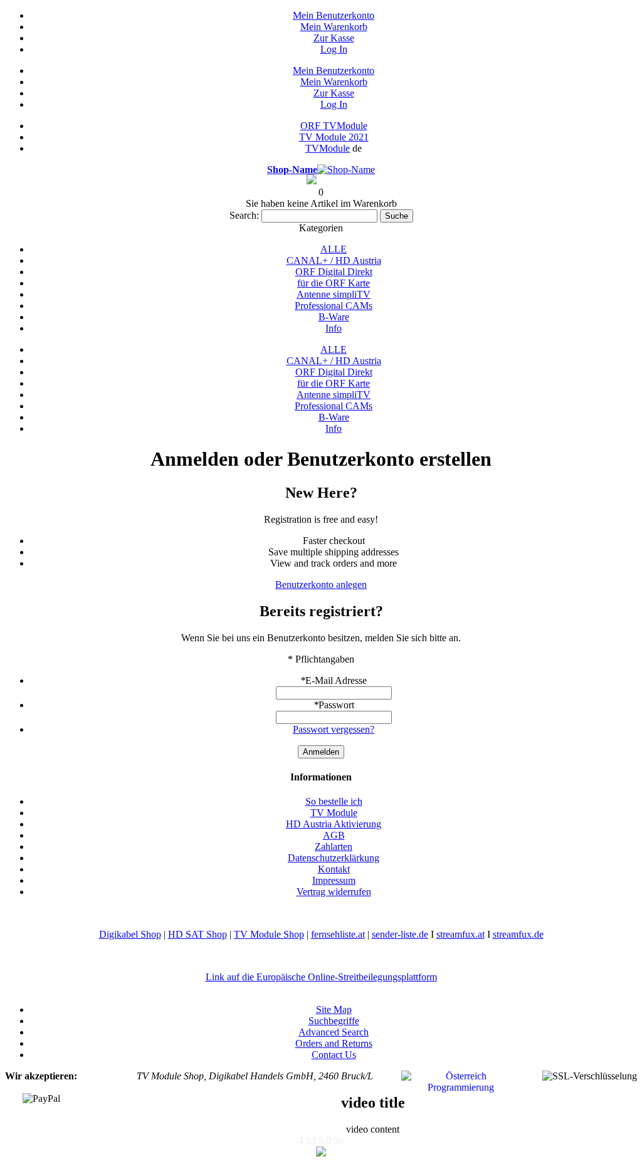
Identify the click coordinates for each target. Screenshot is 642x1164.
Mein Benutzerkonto (333, 15)
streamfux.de (518, 934)
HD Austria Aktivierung (333, 824)
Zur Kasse (333, 38)
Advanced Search (333, 1032)
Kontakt (334, 869)
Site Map (334, 1009)
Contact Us (334, 1054)
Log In (333, 49)
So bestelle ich (333, 801)
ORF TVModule (333, 125)
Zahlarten (333, 846)
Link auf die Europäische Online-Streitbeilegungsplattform (321, 977)
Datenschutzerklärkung (333, 857)
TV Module (333, 812)
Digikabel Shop (130, 934)
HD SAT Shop (197, 934)
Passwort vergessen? (333, 729)
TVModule (327, 148)
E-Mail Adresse (333, 680)
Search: (244, 215)
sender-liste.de (400, 934)
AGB (334, 835)
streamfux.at (460, 934)
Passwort (333, 705)
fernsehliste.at (338, 934)
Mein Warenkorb (333, 26)
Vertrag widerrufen (334, 891)
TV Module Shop (269, 934)
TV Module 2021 (334, 137)
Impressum (333, 880)
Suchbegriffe (333, 1020)
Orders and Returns (333, 1043)
